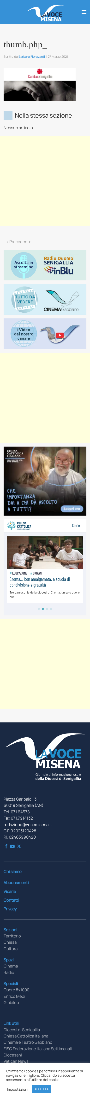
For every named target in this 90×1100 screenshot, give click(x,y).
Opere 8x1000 (16, 990)
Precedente (20, 241)
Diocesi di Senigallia (22, 1029)
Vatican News (16, 1061)
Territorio (12, 936)
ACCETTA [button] (41, 1089)
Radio (9, 972)
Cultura (11, 948)
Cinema (11, 966)
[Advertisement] (45, 181)
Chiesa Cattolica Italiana (26, 1036)
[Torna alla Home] (45, 12)
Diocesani (13, 1055)
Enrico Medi (14, 996)
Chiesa (10, 942)
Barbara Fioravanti (31, 56)
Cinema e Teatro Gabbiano (28, 1042)
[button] (84, 12)
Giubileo (11, 1002)
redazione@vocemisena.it (28, 824)
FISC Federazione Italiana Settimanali (38, 1048)
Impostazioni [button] (17, 1089)
